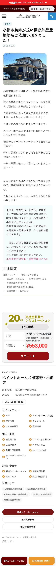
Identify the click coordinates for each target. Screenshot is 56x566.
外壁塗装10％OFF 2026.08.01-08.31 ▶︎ (28, 2)
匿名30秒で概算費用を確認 (20, 287)
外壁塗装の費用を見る (17, 283)
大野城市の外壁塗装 (13, 489)
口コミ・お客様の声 (42, 439)
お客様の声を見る (38, 279)
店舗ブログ (11, 445)
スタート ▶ (28, 356)
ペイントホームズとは (43, 415)
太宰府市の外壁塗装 (36, 489)
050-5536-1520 (14, 402)
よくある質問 (12, 426)
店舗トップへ (9, 274)
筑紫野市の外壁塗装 (42, 494)
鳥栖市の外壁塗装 (12, 500)
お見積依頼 (41, 560)
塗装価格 (10, 421)
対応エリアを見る (29, 274)
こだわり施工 (39, 445)
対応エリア (11, 476)
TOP (8, 415)
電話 (52, 16)
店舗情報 (37, 426)
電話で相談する (40, 476)
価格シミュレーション (43, 9)
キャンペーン (39, 421)
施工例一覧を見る (15, 279)
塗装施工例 (11, 439)
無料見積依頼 (39, 471)
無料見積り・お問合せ (17, 291)
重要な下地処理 (13, 450)
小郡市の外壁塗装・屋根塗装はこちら (27, 258)
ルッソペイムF (39, 450)
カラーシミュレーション (16, 457)
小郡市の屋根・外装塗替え (16, 494)
